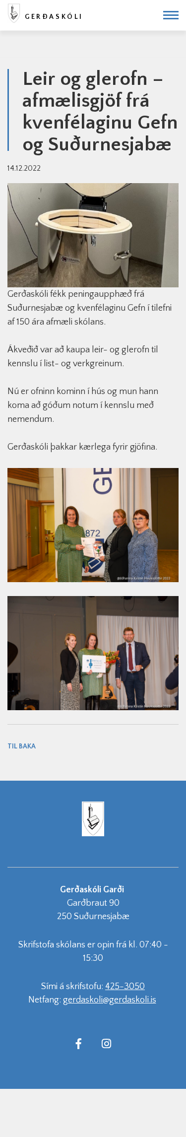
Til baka (21, 746)
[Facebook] (78, 1043)
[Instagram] (106, 1043)
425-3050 (125, 987)
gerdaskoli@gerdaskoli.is (109, 1000)
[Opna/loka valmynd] (171, 15)
